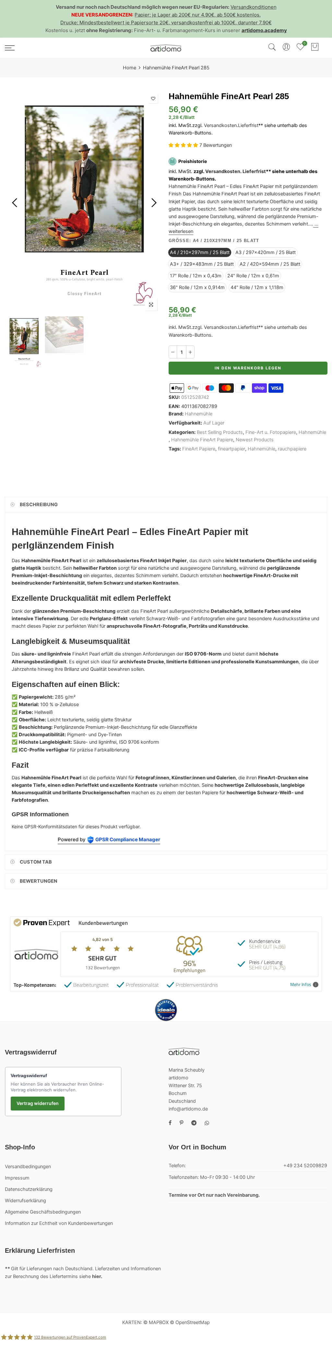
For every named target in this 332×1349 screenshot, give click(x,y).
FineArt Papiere (198, 449)
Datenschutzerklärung (29, 1189)
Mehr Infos (300, 984)
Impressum (17, 1178)
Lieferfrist (248, 125)
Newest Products (255, 440)
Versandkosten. (223, 171)
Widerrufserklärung (25, 1201)
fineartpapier (231, 449)
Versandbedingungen (28, 1166)
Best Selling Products (220, 432)
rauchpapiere (292, 449)
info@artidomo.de (188, 1109)
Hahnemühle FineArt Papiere (202, 440)
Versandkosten (220, 125)
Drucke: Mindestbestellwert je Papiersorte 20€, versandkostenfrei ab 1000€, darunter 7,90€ (166, 22)
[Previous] (15, 202)
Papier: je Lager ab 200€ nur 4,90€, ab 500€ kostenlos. (198, 15)
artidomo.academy (264, 30)
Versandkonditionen (254, 7)
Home (129, 68)
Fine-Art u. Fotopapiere (270, 432)
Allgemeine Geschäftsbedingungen (43, 1212)
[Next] (153, 202)
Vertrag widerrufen (38, 1103)
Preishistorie (192, 161)
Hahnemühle (198, 414)
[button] (184, 145)
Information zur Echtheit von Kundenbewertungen (59, 1223)
